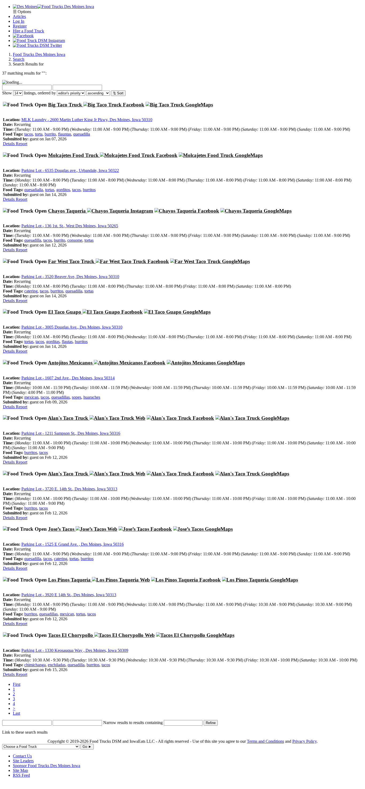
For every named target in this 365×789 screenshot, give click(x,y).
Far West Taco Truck (72, 261)
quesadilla (81, 134)
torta (38, 134)
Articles (19, 16)
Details (9, 143)
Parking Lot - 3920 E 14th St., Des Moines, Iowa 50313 (68, 594)
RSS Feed (21, 775)
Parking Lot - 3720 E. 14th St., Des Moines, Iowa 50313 (69, 489)
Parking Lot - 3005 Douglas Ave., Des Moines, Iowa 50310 (71, 327)
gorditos (63, 189)
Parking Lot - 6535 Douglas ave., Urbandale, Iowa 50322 (70, 170)
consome (74, 240)
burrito (50, 134)
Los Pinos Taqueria (70, 580)
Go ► (87, 747)
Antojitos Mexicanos (71, 362)
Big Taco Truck (65, 104)
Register (20, 26)
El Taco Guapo (65, 312)
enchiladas (56, 665)
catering (31, 291)
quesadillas (60, 397)
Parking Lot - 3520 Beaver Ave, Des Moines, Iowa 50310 (70, 276)
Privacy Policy (304, 741)
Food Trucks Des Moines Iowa (39, 54)
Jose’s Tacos (62, 529)
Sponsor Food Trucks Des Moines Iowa (46, 765)
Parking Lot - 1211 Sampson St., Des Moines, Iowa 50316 (70, 433)
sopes (76, 397)
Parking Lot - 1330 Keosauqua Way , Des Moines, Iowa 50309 (74, 650)
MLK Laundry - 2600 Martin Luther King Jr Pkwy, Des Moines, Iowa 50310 (86, 119)
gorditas (53, 341)
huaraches (91, 397)
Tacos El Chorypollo (71, 635)
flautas (67, 341)
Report (21, 143)
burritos (89, 189)
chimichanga (35, 665)
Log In (18, 21)
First (16, 684)
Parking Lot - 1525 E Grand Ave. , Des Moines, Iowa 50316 (72, 544)
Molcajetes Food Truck (74, 155)
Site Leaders (23, 761)
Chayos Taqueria (67, 211)
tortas (49, 189)
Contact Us (22, 756)
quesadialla (33, 189)
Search (18, 59)
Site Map (20, 770)
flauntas (64, 134)
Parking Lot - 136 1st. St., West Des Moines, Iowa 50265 (69, 226)
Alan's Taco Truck (69, 418)
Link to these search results (25, 732)
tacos (28, 134)
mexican (31, 397)
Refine (211, 723)
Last (16, 713)
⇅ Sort (118, 93)
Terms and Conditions (265, 741)
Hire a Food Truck (28, 31)
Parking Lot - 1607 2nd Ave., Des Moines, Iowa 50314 (68, 378)
